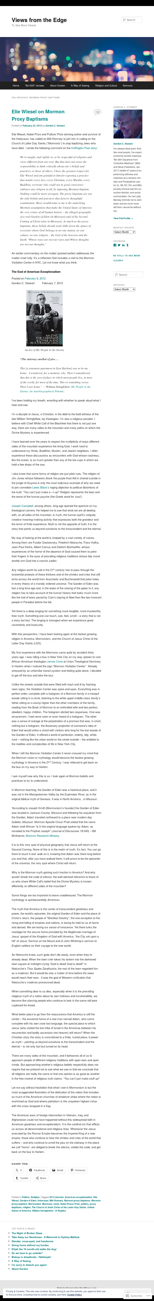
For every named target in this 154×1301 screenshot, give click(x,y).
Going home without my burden (30, 1245)
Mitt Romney (56, 1200)
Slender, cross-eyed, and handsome (32, 1241)
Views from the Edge (39, 20)
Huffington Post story (84, 148)
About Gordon (57, 85)
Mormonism (34, 1204)
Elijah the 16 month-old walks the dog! (34, 1249)
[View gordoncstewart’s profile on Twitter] (119, 245)
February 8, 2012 (35, 278)
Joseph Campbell (22, 506)
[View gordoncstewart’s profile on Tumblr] (127, 245)
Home (16, 85)
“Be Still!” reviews (34, 85)
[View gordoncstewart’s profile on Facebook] (114, 245)
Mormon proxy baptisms (77, 1200)
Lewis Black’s (40, 487)
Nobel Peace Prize (70, 1204)
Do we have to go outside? (27, 1253)
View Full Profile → (123, 218)
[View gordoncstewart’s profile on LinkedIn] (123, 245)
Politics (26, 1197)
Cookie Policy (74, 1294)
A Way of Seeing (80, 85)
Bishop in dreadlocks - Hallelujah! (31, 1257)
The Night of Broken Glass (27, 1233)
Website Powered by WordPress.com (77, 1288)
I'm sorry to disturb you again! (29, 1265)
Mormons (47, 1204)
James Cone (55, 661)
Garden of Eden (28, 1200)
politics (85, 1204)
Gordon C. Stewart (55, 125)
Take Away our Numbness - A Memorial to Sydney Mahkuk (45, 1237)
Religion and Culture (106, 85)
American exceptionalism (78, 1197)
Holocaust (43, 1200)
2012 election (56, 1197)
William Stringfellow (42, 1210)
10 (97, 112)
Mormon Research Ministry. (43, 836)
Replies (60, 1210)
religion (27, 1207)
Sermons (128, 85)
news (56, 1204)
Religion (35, 1197)
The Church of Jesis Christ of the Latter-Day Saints (59, 1207)
